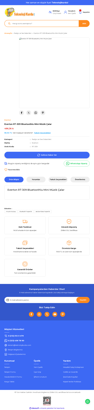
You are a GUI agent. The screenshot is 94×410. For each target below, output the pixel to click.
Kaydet (83, 300)
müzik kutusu (11, 211)
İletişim (7, 367)
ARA (84, 23)
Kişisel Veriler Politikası (72, 382)
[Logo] (19, 12)
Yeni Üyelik (38, 367)
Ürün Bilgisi (14, 179)
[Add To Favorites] (12, 169)
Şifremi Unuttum (40, 377)
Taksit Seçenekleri (58, 179)
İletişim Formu (10, 372)
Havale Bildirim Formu (13, 377)
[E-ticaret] (47, 408)
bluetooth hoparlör (26, 211)
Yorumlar (36, 179)
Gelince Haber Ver (49, 155)
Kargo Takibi (9, 382)
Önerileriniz (80, 179)
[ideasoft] (34, 408)
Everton (35, 143)
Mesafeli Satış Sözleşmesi (73, 367)
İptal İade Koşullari (70, 377)
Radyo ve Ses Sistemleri (41, 139)
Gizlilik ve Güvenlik (70, 372)
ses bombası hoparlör (43, 211)
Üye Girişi (37, 372)
